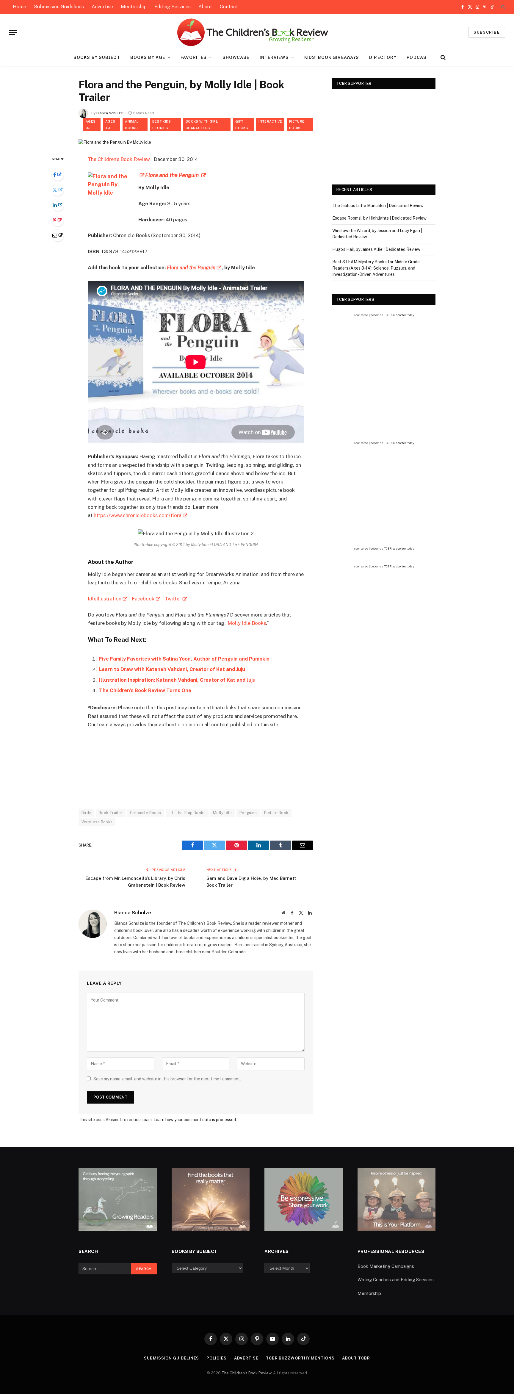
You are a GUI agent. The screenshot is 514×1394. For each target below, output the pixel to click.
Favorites (194, 57)
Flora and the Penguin (191, 267)
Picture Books (296, 125)
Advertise (102, 7)
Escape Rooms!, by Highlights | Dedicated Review (379, 218)
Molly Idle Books (247, 623)
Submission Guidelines (59, 7)
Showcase (236, 57)
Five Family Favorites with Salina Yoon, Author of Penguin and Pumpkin (184, 659)
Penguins (248, 813)
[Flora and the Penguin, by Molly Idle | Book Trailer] (115, 142)
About (205, 7)
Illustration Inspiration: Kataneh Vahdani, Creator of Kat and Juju (177, 680)
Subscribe (487, 32)
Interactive (270, 121)
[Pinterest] (58, 220)
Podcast (418, 57)
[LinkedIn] (58, 205)
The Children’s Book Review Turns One (145, 690)
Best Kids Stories (161, 125)
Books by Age (147, 57)
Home (19, 7)
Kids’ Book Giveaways (331, 57)
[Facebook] (58, 175)
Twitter (173, 599)
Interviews (274, 57)
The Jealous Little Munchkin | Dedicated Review (378, 205)
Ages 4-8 (110, 125)
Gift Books (241, 125)
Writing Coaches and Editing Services (396, 1279)
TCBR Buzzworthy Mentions (300, 1358)
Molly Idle (222, 813)
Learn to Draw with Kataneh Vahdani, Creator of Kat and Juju (172, 669)
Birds (86, 813)
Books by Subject (96, 57)
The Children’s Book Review (119, 159)
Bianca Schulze (109, 113)
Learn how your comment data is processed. (195, 1119)
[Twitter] (58, 190)
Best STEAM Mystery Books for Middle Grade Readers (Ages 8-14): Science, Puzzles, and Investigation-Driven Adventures (376, 268)
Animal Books (131, 125)
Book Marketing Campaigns (386, 1266)
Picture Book (276, 813)
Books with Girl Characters (202, 125)
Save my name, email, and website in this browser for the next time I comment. (167, 1079)
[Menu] (13, 32)
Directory (383, 57)
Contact (229, 7)
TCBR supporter (395, 315)
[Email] (58, 235)
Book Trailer (111, 813)
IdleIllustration (104, 599)
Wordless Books (97, 822)
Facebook (143, 599)
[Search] (502, 7)
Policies (216, 1358)
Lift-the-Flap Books (187, 813)
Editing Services (172, 7)
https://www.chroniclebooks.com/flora (137, 515)
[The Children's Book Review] (257, 32)
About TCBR (356, 1358)
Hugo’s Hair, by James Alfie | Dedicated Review (376, 249)
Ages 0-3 (90, 125)
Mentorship (134, 7)
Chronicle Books (145, 813)
